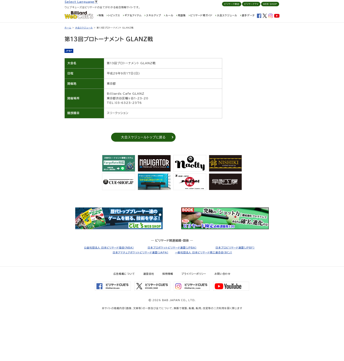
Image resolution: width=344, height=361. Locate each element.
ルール (169, 15)
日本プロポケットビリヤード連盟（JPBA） (172, 247)
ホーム (67, 28)
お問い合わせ (222, 274)
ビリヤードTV (251, 4)
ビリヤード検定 (231, 4)
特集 (101, 15)
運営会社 (148, 274)
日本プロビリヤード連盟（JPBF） (235, 247)
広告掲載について (124, 274)
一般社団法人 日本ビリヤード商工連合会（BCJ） (203, 252)
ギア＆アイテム (133, 15)
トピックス (114, 15)
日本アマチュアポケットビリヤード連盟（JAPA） (140, 252)
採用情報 (167, 274)
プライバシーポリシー (193, 274)
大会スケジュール (227, 15)
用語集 (182, 15)
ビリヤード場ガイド (201, 15)
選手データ (248, 15)
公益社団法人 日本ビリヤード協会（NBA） (109, 247)
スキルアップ (153, 15)
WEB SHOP (270, 4)
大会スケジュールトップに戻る (143, 137)
